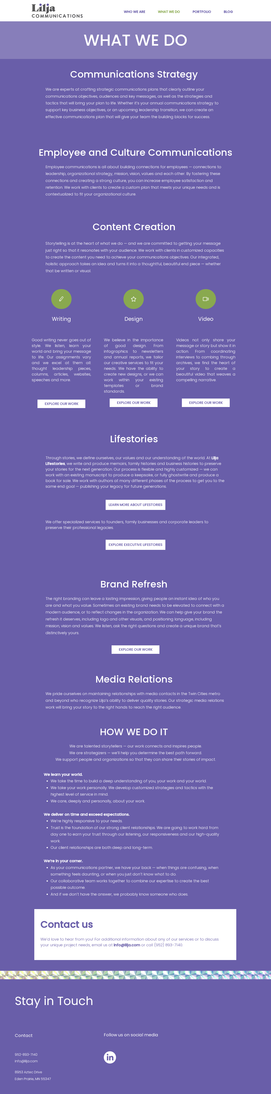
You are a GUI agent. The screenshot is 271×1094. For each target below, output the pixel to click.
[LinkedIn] (110, 1057)
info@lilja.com (26, 1061)
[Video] (206, 299)
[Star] (133, 299)
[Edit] (61, 299)
